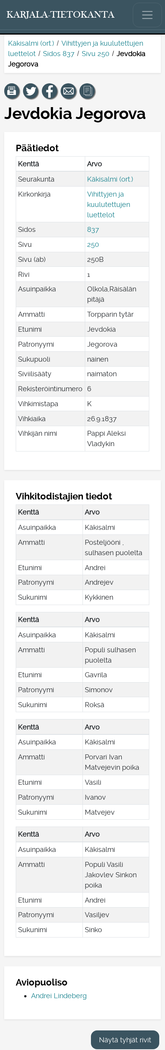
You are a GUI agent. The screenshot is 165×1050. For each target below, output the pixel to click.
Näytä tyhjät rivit (125, 1040)
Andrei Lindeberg (59, 996)
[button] (12, 91)
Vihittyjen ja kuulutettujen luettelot (108, 204)
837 (93, 229)
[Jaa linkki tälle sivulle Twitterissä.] (30, 91)
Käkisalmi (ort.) (31, 43)
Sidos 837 (58, 54)
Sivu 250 (95, 54)
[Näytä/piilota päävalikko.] (147, 15)
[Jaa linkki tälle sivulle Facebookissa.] (49, 91)
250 (93, 244)
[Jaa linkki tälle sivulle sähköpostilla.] (68, 91)
